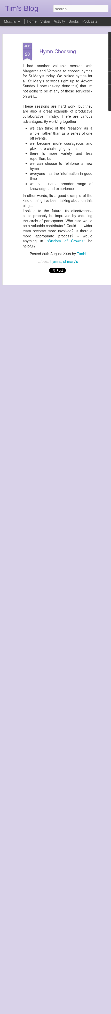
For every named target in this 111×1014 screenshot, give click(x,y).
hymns (55, 261)
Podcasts (89, 21)
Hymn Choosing (57, 51)
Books (74, 21)
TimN (81, 253)
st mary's (70, 261)
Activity (59, 21)
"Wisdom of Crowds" (65, 240)
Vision (45, 21)
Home (32, 21)
